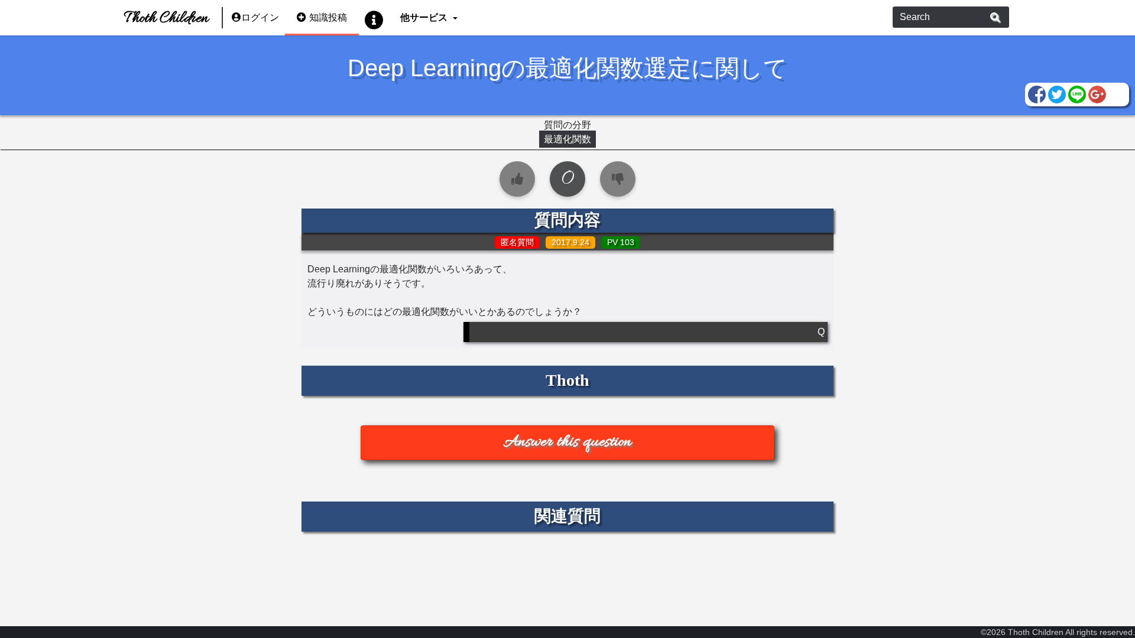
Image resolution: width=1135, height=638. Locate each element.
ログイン (260, 17)
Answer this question (567, 442)
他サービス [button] (425, 17)
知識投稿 (328, 17)
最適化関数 (567, 139)
